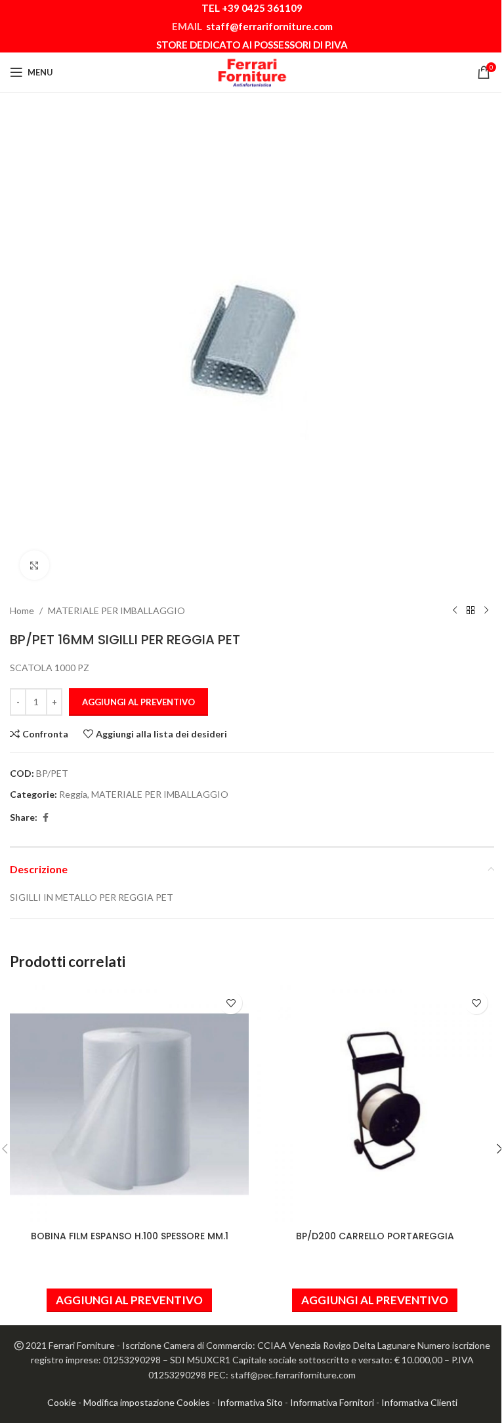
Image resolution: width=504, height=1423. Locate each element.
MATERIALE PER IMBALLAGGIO (116, 610)
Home (22, 610)
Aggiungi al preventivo (138, 702)
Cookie (61, 1402)
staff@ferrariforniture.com (269, 26)
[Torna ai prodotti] (470, 611)
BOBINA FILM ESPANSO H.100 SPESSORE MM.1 (129, 1236)
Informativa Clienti (419, 1402)
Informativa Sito (250, 1402)
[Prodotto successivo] (486, 611)
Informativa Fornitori (332, 1402)
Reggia (73, 794)
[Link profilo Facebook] (45, 818)
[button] (129, 1300)
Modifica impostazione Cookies (146, 1402)
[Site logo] (252, 71)
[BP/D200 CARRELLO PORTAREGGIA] (374, 1104)
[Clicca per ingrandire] (34, 565)
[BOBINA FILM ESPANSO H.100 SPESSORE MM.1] (129, 1104)
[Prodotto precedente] (455, 611)
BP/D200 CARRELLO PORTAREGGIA (375, 1236)
